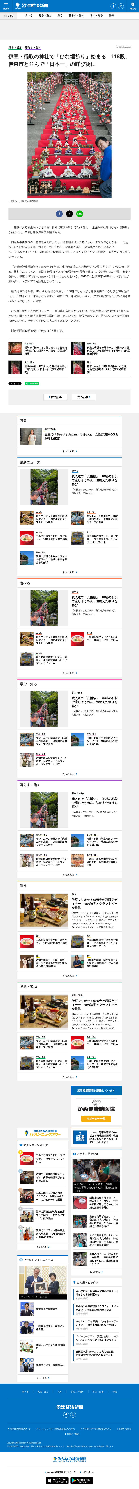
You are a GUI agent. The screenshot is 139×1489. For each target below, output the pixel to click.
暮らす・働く (76, 15)
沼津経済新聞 (31, 6)
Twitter (121, 6)
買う (60, 15)
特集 (111, 15)
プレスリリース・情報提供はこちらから (56, 1428)
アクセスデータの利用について (97, 1428)
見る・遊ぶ (45, 15)
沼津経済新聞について (20, 1428)
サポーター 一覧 (96, 1118)
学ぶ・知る (96, 15)
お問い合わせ (125, 1428)
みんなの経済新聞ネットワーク (69, 1459)
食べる (29, 15)
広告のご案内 (73, 1434)
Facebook (113, 6)
